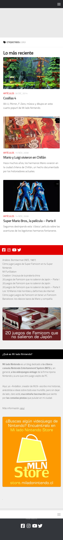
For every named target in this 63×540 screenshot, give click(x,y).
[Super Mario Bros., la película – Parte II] (31, 196)
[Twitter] (19, 250)
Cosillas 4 (9, 98)
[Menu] (59, 4)
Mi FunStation (9, 271)
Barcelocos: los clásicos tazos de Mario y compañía (27, 298)
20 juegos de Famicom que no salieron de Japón (26, 283)
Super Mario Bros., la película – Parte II (29, 221)
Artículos (8, 93)
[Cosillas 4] (31, 73)
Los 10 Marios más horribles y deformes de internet (28, 291)
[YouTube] (14, 250)
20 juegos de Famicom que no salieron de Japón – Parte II (31, 287)
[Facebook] (4, 250)
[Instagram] (9, 250)
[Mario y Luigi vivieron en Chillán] (31, 132)
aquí (22, 408)
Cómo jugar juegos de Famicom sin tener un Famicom (29, 295)
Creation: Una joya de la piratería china (21, 275)
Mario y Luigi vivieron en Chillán (24, 157)
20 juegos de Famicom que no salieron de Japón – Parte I (30, 279)
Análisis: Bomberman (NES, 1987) (19, 260)
